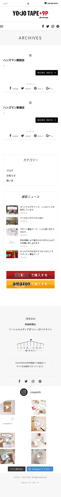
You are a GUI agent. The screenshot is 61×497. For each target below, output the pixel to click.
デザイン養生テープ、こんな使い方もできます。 (37, 230)
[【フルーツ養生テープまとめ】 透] (38, 407)
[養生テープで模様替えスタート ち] (7, 456)
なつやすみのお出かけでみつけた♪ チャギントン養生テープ (36, 252)
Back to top (29, 482)
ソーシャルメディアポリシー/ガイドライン (30, 329)
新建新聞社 (30, 324)
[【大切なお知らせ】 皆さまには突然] (7, 423)
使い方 (9, 180)
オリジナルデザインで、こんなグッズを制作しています (37, 208)
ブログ (9, 170)
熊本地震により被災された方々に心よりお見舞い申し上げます (37, 241)
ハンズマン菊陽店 (13, 107)
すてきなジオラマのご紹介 (31, 218)
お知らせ (11, 175)
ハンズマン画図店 (13, 60)
